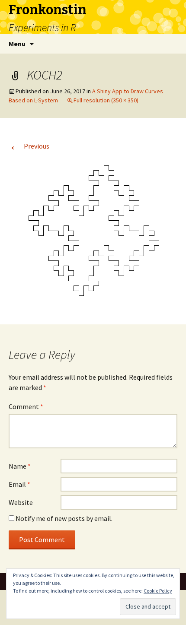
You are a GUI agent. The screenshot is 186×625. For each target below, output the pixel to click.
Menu (17, 43)
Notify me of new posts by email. (64, 518)
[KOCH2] (93, 230)
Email (19, 484)
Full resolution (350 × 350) (106, 100)
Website (21, 502)
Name (20, 466)
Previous (29, 146)
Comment (26, 406)
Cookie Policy (158, 590)
